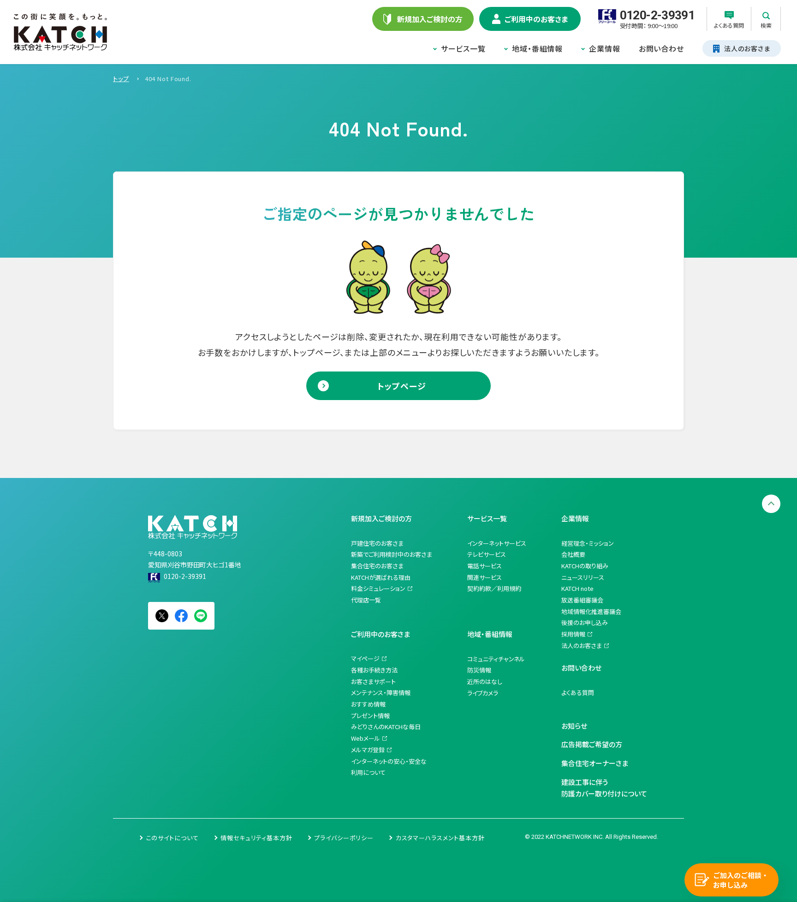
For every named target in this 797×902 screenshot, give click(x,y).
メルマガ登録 (368, 749)
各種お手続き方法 (374, 670)
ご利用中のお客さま (380, 634)
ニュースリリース (582, 577)
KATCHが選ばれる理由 (380, 577)
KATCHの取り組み (584, 565)
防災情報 (479, 670)
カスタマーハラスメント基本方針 (440, 837)
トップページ (401, 386)
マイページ (365, 658)
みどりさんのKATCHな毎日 (386, 726)
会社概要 (573, 554)
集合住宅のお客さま (377, 565)
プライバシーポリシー (344, 837)
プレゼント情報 (370, 715)
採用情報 (573, 634)
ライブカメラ (482, 693)
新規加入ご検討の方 (381, 518)
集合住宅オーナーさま (594, 763)
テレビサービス (486, 554)
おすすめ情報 (368, 704)
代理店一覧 (366, 599)
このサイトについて (172, 837)
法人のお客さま (581, 645)
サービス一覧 (463, 48)
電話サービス (484, 565)
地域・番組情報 (537, 48)
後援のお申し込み (584, 622)
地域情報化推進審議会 (591, 611)
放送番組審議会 (582, 599)
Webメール (365, 738)
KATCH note (577, 588)
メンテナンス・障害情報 (380, 692)
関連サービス (484, 577)
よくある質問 (577, 692)
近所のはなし (484, 681)
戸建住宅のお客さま (377, 543)
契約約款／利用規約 (494, 588)
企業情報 (604, 48)
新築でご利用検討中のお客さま (391, 554)
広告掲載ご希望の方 (591, 744)
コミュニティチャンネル (496, 658)
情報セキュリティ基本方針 (256, 837)
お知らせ (574, 726)
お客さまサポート (373, 681)
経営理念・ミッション (587, 543)
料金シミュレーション (378, 588)
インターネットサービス (496, 543)
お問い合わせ (661, 48)
